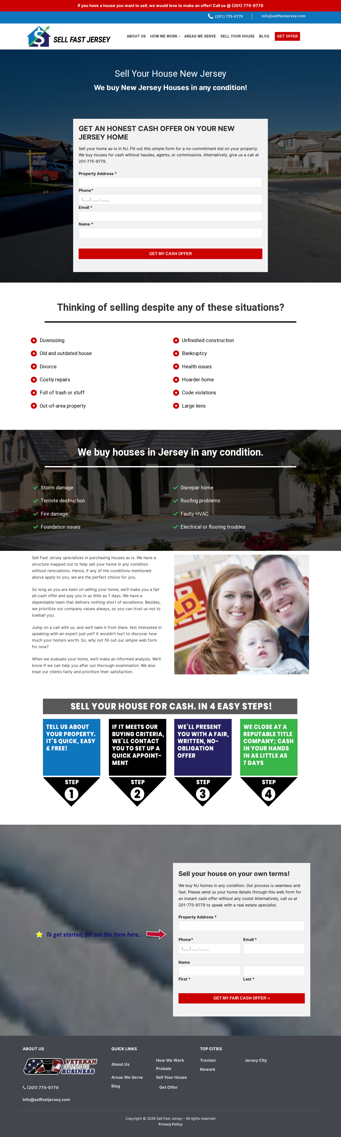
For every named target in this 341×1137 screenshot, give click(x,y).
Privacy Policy (170, 1124)
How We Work (170, 1060)
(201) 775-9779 (247, 5)
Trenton (208, 1060)
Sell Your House (171, 1077)
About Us (120, 1064)
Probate (163, 1068)
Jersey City (256, 1060)
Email (85, 207)
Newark (207, 1069)
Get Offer (168, 1087)
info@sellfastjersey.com (284, 16)
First (184, 978)
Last (249, 978)
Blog (115, 1085)
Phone (86, 190)
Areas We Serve (127, 1077)
